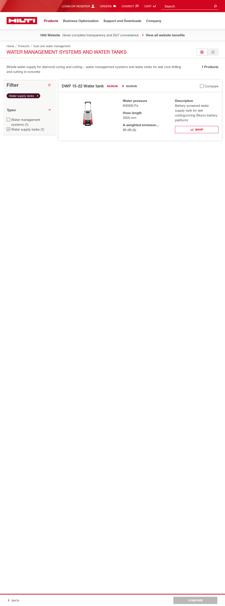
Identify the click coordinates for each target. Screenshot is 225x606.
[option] (201, 52)
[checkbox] (209, 86)
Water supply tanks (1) (27, 129)
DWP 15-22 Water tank (83, 85)
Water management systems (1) (25, 122)
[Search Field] (215, 6)
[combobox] (189, 6)
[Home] (22, 20)
